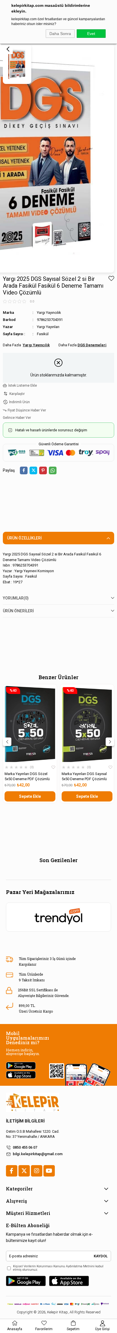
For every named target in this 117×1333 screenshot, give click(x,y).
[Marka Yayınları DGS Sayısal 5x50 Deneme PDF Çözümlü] (87, 724)
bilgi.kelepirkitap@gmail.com (37, 1154)
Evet (91, 33)
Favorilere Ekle (53, 767)
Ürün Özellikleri (24, 538)
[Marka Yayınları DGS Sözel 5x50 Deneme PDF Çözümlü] (30, 724)
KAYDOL (101, 1256)
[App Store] (69, 1281)
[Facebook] (11, 1171)
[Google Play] (26, 1281)
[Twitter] (24, 1171)
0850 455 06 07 (25, 1147)
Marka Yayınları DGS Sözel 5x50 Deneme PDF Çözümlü (27, 776)
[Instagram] (36, 1171)
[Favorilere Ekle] (111, 278)
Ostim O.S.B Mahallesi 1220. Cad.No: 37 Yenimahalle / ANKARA (32, 1134)
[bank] (58, 1304)
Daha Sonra (60, 33)
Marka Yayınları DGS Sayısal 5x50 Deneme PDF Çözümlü (84, 776)
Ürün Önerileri (18, 611)
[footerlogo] (32, 1102)
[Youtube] (49, 1171)
